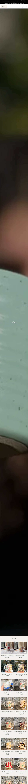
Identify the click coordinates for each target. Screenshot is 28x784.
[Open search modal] (20, 6)
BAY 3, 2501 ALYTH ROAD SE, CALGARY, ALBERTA (14, 3)
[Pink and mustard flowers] (20, 648)
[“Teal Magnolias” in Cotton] (7, 703)
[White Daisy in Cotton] (20, 764)
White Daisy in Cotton (21, 771)
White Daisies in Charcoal (21, 674)
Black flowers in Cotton (20, 751)
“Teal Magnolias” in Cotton (7, 711)
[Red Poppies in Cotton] (7, 764)
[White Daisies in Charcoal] (20, 666)
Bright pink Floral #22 (7, 674)
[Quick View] (12, 652)
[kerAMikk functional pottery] (4, 6)
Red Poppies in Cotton (7, 771)
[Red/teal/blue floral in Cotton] (7, 723)
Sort (15, 638)
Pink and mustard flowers (20, 655)
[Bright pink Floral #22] (7, 666)
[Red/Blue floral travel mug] (7, 648)
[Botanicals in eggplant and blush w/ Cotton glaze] (20, 703)
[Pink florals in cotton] (20, 685)
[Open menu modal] (26, 6)
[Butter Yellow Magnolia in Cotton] (7, 744)
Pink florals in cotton (20, 692)
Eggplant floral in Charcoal (20, 731)
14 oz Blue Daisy (7, 692)
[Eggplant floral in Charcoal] (20, 723)
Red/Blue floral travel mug (7, 655)
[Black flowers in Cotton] (20, 744)
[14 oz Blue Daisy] (7, 685)
